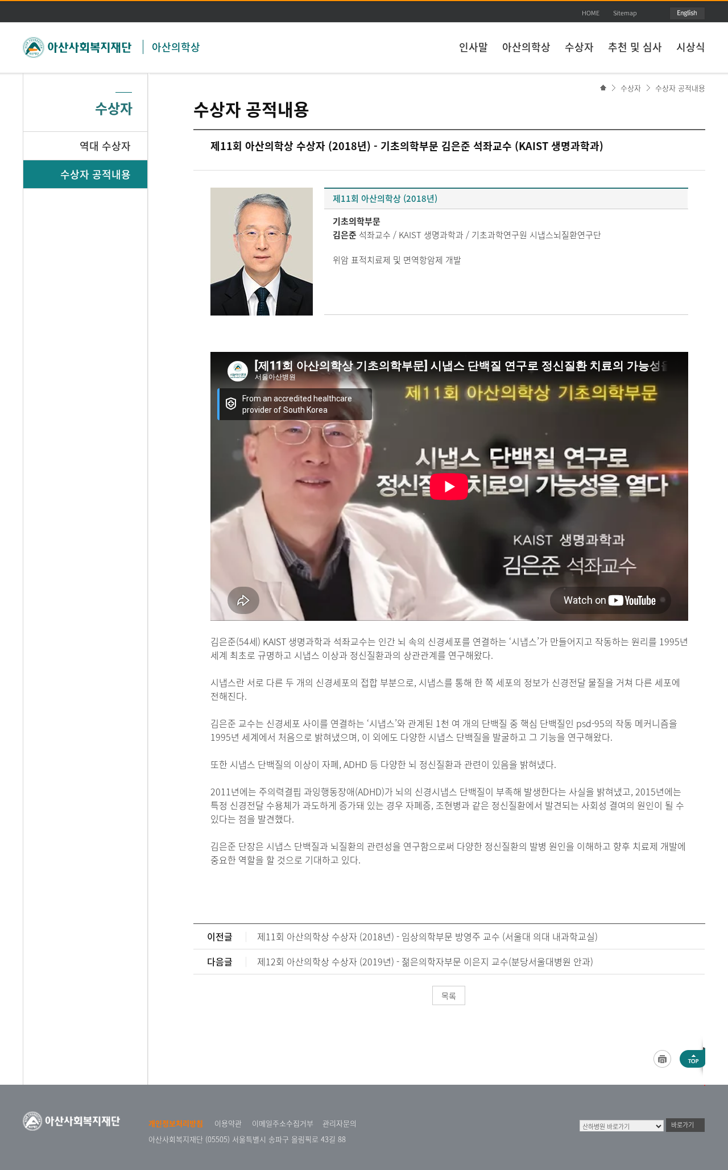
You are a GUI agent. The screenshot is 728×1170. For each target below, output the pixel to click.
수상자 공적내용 (680, 88)
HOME (590, 13)
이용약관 (228, 1123)
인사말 (473, 47)
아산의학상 (176, 47)
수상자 (579, 47)
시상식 (690, 47)
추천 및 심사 (635, 47)
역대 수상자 (105, 145)
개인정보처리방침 (175, 1123)
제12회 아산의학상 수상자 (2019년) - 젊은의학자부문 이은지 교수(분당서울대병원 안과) (425, 961)
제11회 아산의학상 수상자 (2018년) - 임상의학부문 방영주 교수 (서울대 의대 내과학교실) (427, 936)
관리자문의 (339, 1123)
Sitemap (625, 13)
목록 (448, 995)
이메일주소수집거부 (282, 1123)
